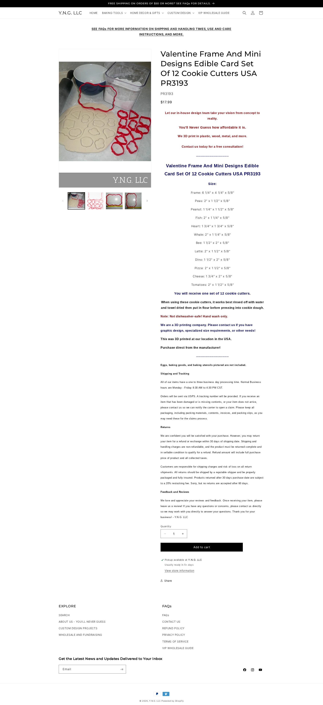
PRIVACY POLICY (173, 634)
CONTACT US (171, 621)
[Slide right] (147, 201)
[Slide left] (63, 201)
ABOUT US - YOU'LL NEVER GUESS (82, 621)
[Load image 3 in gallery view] (114, 200)
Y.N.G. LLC (155, 701)
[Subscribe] (122, 669)
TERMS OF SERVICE (175, 641)
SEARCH (64, 614)
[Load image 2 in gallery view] (95, 200)
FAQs (165, 614)
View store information (179, 570)
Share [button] (168, 580)
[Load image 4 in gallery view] (133, 200)
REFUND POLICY (173, 628)
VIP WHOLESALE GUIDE (177, 647)
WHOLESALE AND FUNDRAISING (80, 634)
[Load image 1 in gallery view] (76, 200)
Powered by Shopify (173, 701)
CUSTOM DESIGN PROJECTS (78, 628)
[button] (114, 13)
